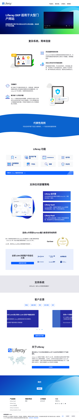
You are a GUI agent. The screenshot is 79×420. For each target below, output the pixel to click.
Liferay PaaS (13, 403)
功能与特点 (28, 399)
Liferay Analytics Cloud (15, 410)
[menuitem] (51, 4)
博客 (26, 401)
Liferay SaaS (13, 401)
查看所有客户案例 (22, 263)
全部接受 (67, 416)
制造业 (26, 305)
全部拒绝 (73, 416)
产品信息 (12, 399)
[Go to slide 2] (39, 329)
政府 (53, 305)
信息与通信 (46, 305)
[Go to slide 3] (42, 329)
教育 (40, 305)
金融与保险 (33, 305)
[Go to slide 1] (37, 329)
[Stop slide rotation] (34, 329)
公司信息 (43, 399)
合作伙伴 (42, 401)
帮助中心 (57, 401)
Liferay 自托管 (13, 405)
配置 (63, 416)
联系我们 (39, 388)
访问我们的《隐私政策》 (34, 418)
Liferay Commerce (14, 408)
